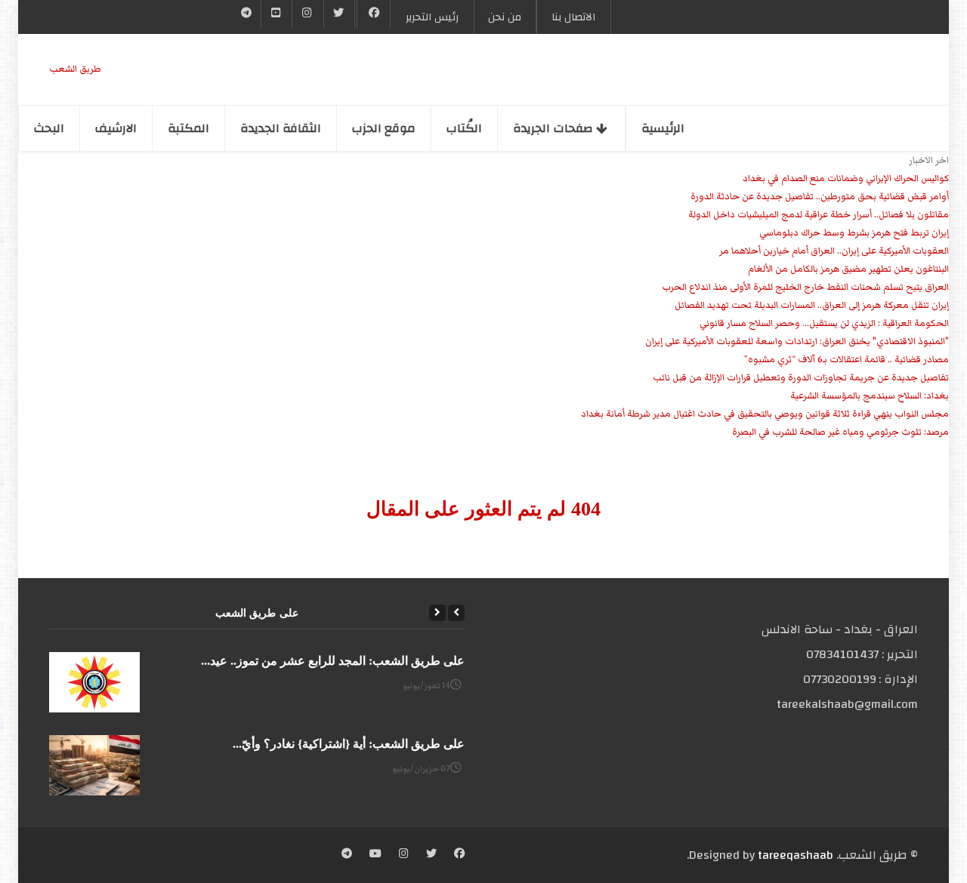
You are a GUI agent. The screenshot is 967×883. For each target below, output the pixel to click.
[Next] (437, 613)
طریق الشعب (75, 69)
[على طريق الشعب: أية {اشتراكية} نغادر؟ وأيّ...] (94, 765)
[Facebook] (374, 14)
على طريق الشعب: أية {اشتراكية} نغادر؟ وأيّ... (349, 743)
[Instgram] (307, 14)
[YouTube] (276, 14)
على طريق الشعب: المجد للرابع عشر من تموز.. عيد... (333, 660)
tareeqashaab (795, 855)
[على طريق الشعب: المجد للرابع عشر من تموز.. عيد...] (94, 682)
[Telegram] (246, 14)
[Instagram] (403, 855)
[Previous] (456, 613)
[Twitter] (339, 14)
